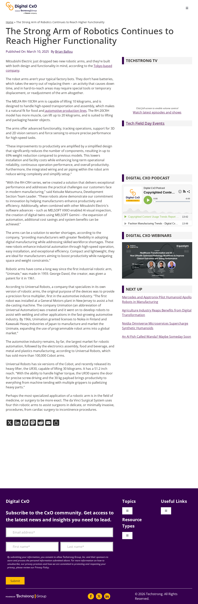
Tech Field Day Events (145, 123)
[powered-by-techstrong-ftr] (26, 596)
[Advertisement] (99, 457)
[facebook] (91, 596)
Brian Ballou (64, 51)
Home (9, 22)
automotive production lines (65, 111)
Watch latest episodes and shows (157, 112)
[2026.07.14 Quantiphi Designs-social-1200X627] (157, 244)
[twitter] (99, 596)
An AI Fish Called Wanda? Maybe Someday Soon (156, 336)
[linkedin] (107, 596)
